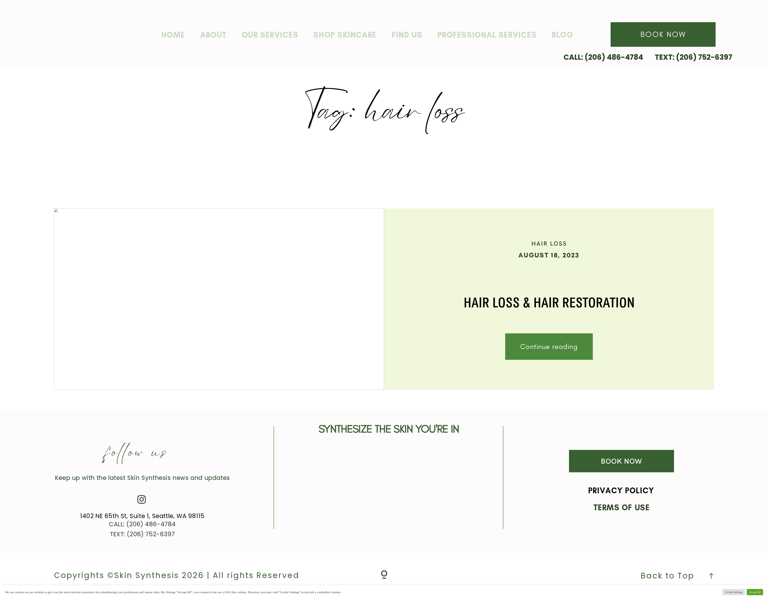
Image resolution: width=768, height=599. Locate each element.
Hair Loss (549, 243)
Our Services (270, 35)
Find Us (407, 35)
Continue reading (549, 346)
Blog (562, 35)
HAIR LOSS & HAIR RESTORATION (549, 303)
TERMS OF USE (621, 507)
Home (173, 35)
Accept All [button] (755, 592)
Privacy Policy (621, 490)
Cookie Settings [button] (733, 592)
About (213, 35)
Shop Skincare (344, 35)
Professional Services (487, 35)
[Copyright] (384, 575)
